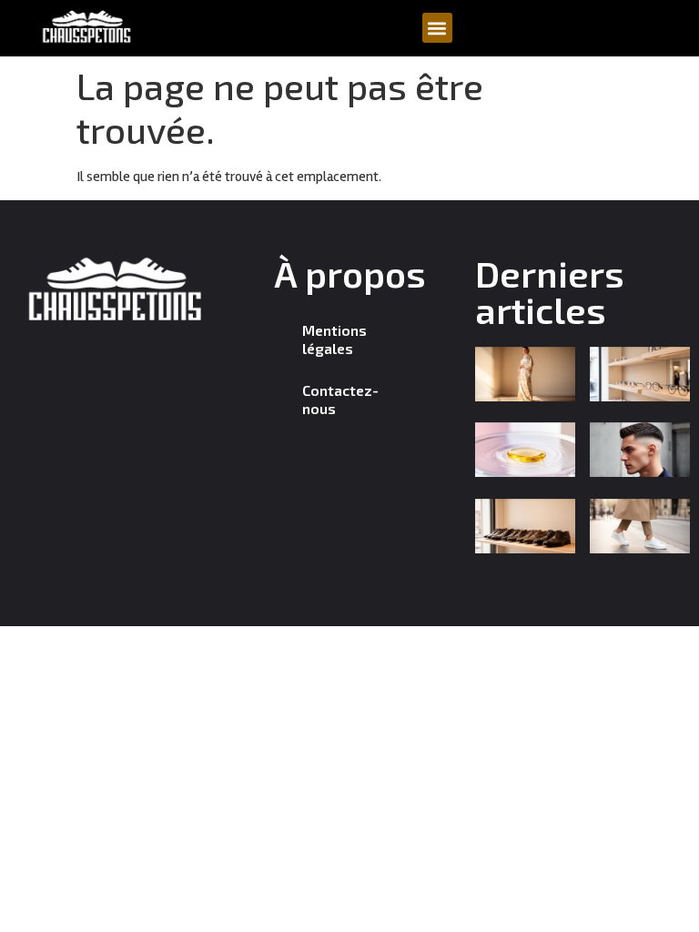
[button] (437, 28)
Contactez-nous (340, 399)
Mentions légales (334, 339)
